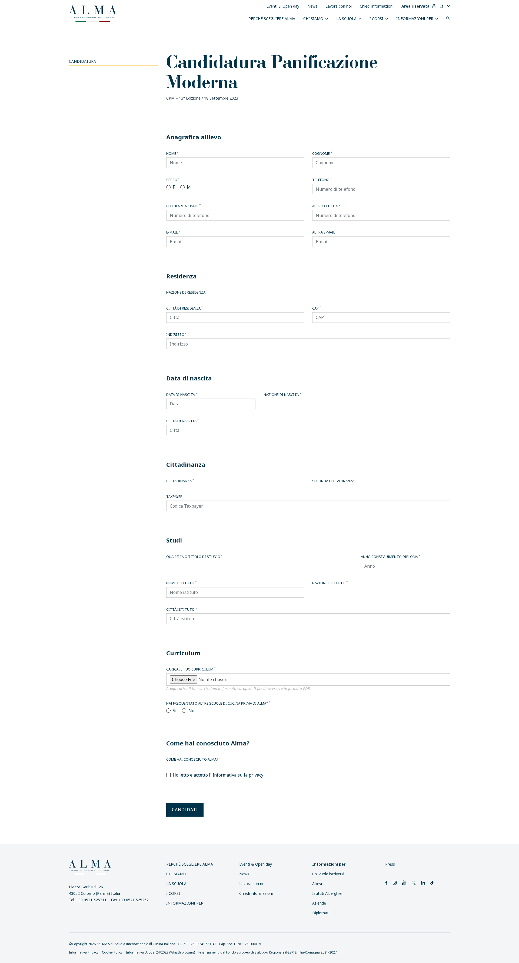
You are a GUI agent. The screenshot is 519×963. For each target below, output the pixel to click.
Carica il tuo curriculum (190, 669)
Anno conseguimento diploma (390, 556)
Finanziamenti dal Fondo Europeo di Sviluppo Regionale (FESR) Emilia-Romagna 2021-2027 (267, 952)
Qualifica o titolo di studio (194, 556)
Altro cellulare (327, 206)
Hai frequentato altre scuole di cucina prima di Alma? (218, 703)
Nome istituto (181, 583)
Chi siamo (313, 18)
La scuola (346, 18)
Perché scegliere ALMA (271, 18)
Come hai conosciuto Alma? (193, 759)
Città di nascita (182, 421)
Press (390, 864)
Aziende (319, 903)
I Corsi (376, 18)
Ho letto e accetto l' (218, 775)
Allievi (317, 883)
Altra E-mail (323, 232)
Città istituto (181, 609)
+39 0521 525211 (91, 899)
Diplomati (321, 912)
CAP (316, 308)
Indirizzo (176, 334)
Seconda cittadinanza (333, 481)
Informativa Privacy (83, 952)
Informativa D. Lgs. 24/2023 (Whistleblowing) (160, 952)
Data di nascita (181, 394)
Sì (175, 711)
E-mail (173, 232)
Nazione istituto (330, 583)
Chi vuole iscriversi (328, 873)
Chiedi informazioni (376, 6)
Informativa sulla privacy (237, 775)
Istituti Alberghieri (328, 893)
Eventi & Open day (283, 6)
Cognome (322, 153)
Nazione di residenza (187, 292)
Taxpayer (174, 496)
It (441, 6)
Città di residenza (184, 308)
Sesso (172, 180)
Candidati (185, 810)
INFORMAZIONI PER (414, 18)
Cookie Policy (112, 952)
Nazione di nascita (282, 394)
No (191, 711)
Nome (172, 153)
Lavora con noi (338, 6)
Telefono (322, 180)
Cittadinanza (180, 481)
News (312, 6)
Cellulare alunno (183, 206)
